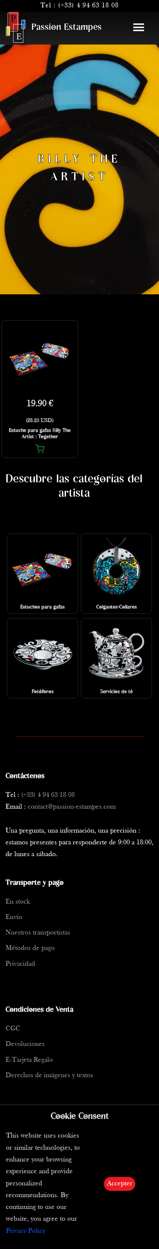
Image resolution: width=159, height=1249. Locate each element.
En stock (18, 901)
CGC (13, 1028)
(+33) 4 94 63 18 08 (88, 5)
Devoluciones (25, 1044)
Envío (14, 917)
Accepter (119, 1183)
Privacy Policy (25, 1231)
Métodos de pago (30, 948)
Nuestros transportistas (38, 932)
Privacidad (20, 964)
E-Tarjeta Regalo (29, 1060)
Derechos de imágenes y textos (49, 1075)
